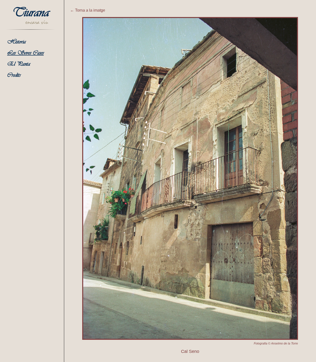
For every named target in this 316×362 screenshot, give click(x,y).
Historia (16, 42)
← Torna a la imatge (87, 10)
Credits (13, 75)
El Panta (18, 64)
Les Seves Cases (25, 53)
